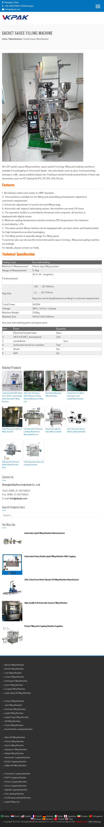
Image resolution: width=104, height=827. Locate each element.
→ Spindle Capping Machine (14, 789)
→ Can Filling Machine (12, 672)
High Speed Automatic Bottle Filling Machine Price (10, 465)
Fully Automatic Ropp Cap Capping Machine (34, 463)
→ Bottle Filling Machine (13, 668)
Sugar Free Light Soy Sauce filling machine (53, 430)
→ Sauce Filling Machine (13, 745)
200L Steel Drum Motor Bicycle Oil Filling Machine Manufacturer (51, 579)
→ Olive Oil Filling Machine (13, 737)
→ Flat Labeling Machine (13, 793)
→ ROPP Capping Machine (14, 777)
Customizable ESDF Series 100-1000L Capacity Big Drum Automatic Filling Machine (12, 397)
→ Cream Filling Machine (13, 676)
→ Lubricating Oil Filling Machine (16, 693)
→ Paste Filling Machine (12, 725)
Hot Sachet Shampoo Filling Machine (53, 394)
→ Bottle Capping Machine (14, 761)
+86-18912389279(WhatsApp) (18, 5)
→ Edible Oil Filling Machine (14, 765)
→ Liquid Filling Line (11, 801)
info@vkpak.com (12, 9)
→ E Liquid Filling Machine (13, 688)
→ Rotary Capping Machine (14, 781)
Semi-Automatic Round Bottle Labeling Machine (76, 430)
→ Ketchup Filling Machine (14, 709)
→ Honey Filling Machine (13, 701)
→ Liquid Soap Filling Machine (15, 717)
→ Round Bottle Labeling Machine (17, 729)
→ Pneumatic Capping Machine (16, 773)
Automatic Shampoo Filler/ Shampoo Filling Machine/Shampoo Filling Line (33, 397)
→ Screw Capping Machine (14, 785)
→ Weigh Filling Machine (13, 753)
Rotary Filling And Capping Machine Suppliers (43, 626)
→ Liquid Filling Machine (12, 713)
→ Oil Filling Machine (11, 721)
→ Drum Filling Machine (12, 685)
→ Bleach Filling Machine (13, 664)
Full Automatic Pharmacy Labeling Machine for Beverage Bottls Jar (33, 432)
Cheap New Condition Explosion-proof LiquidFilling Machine (75, 396)
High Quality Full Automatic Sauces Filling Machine (45, 603)
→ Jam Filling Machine (12, 705)
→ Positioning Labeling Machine (16, 797)
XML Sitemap (95, 821)
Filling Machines (15, 39)
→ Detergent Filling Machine (14, 680)
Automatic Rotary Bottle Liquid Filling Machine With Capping (50, 556)
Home (4, 39)
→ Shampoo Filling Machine (14, 749)
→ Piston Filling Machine (13, 741)
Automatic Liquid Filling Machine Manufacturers (44, 533)
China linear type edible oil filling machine (12, 430)
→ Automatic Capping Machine (16, 757)
